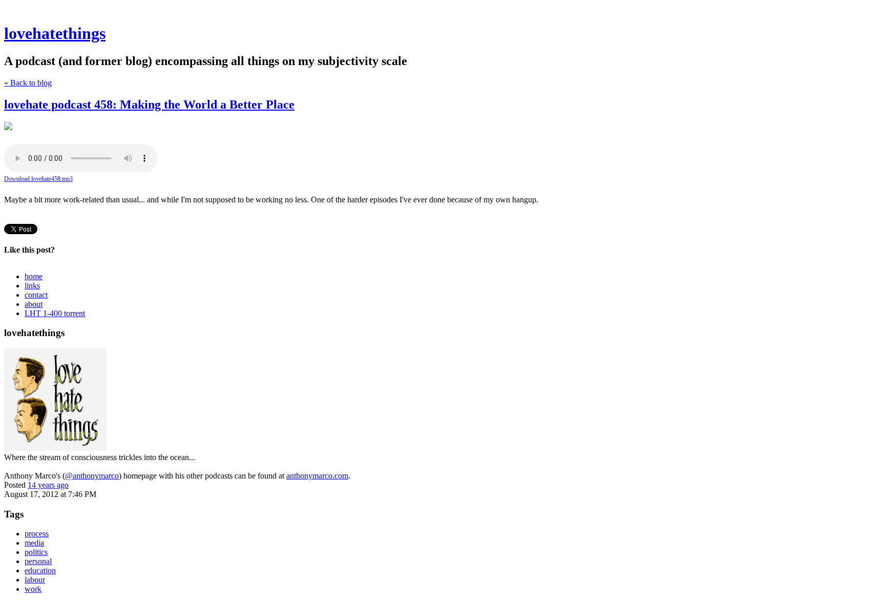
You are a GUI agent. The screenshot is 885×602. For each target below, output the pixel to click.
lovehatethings (55, 33)
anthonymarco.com (317, 475)
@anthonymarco (92, 475)
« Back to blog (28, 82)
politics (36, 552)
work (33, 589)
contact (36, 294)
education (40, 570)
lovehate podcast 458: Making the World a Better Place (149, 104)
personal (38, 561)
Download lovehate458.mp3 (38, 178)
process (37, 533)
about (34, 304)
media (34, 542)
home (34, 276)
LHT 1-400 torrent (55, 313)
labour (35, 579)
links (32, 285)
